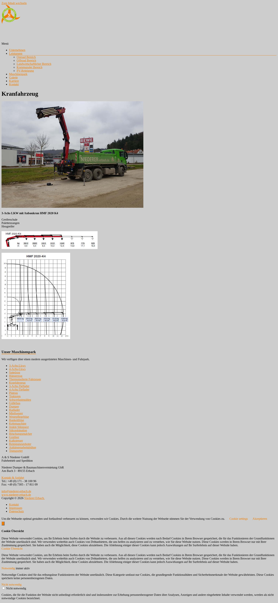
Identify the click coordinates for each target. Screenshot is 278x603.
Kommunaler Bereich (29, 67)
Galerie (13, 77)
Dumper (14, 406)
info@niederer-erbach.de (16, 491)
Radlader (14, 410)
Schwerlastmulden (20, 399)
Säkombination (18, 430)
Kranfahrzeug (17, 382)
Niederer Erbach (14, 30)
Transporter (16, 450)
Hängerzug (15, 375)
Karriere (14, 80)
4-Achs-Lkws (17, 369)
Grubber (14, 437)
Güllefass (14, 403)
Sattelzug (14, 372)
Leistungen (15, 53)
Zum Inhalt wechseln (14, 3)
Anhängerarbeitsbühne (22, 447)
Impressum (15, 508)
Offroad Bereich (26, 60)
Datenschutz (16, 511)
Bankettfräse (16, 420)
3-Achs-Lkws (17, 365)
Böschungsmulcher (20, 433)
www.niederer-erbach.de (16, 494)
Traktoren (15, 396)
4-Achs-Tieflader (19, 389)
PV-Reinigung (25, 70)
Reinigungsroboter (20, 444)
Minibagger (16, 413)
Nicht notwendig (16, 588)
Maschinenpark (18, 74)
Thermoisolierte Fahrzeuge (25, 379)
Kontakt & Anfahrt (13, 477)
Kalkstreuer (16, 440)
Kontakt (14, 84)
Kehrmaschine (17, 423)
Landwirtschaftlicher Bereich (34, 63)
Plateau (13, 392)
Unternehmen (17, 50)
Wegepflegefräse (19, 416)
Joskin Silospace (19, 427)
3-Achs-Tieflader (19, 386)
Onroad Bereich (26, 57)
